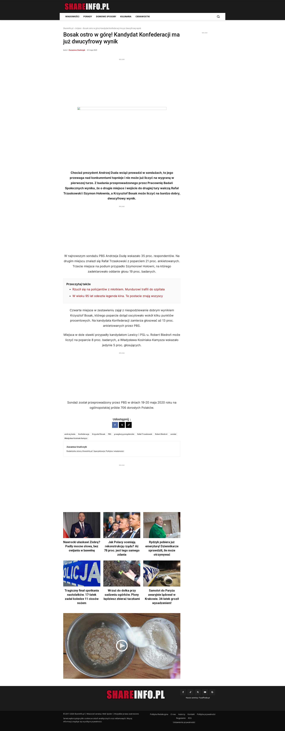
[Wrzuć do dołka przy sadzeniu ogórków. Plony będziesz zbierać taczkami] (121, 573)
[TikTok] (190, 692)
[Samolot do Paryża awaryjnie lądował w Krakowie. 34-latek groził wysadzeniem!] (161, 573)
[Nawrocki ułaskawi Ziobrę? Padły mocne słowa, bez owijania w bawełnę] (81, 525)
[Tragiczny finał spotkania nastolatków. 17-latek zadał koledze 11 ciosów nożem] (81, 573)
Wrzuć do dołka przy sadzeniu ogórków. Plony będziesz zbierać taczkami (122, 595)
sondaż (173, 434)
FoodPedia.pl (204, 698)
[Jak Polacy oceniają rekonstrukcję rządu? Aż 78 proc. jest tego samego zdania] (121, 525)
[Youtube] (205, 692)
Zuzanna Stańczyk (77, 50)
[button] (218, 16)
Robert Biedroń (161, 434)
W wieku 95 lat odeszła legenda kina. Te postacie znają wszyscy (117, 296)
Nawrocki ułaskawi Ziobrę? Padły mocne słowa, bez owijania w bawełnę (81, 546)
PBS (109, 434)
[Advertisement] (121, 82)
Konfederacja (83, 434)
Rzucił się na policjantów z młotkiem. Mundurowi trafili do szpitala (118, 289)
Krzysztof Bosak (98, 434)
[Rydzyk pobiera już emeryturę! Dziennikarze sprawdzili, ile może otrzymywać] (161, 525)
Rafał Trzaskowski (144, 434)
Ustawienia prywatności (184, 722)
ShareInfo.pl (68, 28)
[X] (122, 425)
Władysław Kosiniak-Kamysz (75, 438)
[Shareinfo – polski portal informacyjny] (87, 6)
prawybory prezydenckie (124, 434)
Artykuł (78, 28)
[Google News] (212, 692)
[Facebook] (115, 425)
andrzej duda (69, 434)
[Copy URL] (129, 425)
